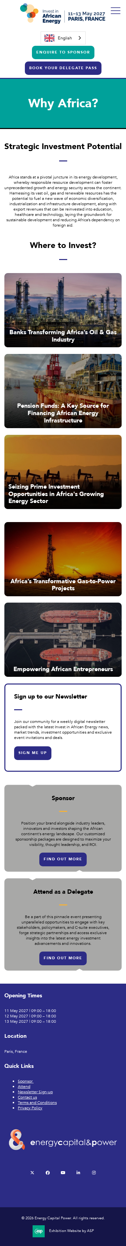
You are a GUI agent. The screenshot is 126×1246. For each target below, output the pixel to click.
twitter (32, 1172)
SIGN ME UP (32, 752)
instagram (94, 1172)
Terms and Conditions (37, 1102)
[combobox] (63, 37)
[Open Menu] (116, 10)
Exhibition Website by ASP (71, 1231)
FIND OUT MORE (63, 859)
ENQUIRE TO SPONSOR (63, 52)
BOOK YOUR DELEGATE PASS (63, 68)
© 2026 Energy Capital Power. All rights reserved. (63, 1218)
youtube (63, 1172)
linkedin (78, 1172)
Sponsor (26, 1081)
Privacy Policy (30, 1108)
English (65, 38)
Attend (24, 1086)
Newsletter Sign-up (35, 1092)
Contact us (27, 1097)
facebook (47, 1172)
